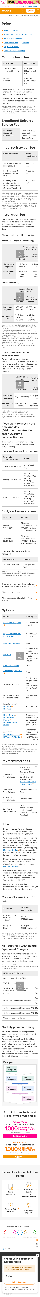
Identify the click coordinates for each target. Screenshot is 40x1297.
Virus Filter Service (11, 666)
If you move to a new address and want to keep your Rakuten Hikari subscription (18, 585)
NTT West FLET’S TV (11, 737)
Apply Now (30, 10)
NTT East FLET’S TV (11, 734)
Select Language (19, 1282)
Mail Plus (7, 655)
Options (25, 42)
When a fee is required (11, 592)
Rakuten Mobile (21, 6)
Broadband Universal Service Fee (18, 34)
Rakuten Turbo (33, 6)
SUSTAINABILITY (7, 1294)
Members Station (10, 850)
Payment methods (11, 47)
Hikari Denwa (9, 715)
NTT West (7, 709)
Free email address (11, 643)
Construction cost (11, 42)
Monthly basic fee (11, 30)
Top (3, 1248)
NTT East (7, 706)
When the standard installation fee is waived (17, 599)
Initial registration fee (13, 38)
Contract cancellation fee (14, 51)
